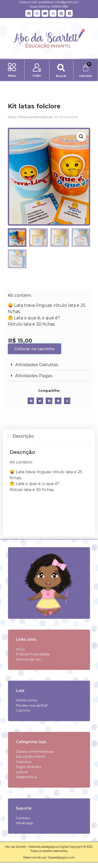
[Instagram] (36, 13)
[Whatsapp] (53, 13)
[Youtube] (45, 13)
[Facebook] (28, 13)
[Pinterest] (61, 13)
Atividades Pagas (34, 375)
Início (12, 117)
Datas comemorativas (35, 117)
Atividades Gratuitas (36, 364)
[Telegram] (69, 13)
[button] (12, 67)
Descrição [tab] (23, 436)
